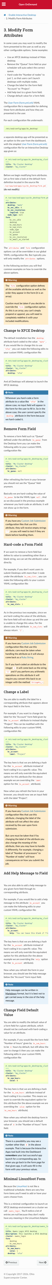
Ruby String (27, 657)
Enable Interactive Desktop (22, 15)
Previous (12, 1262)
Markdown (11, 993)
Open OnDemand (28, 4)
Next (41, 1262)
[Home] (5, 15)
